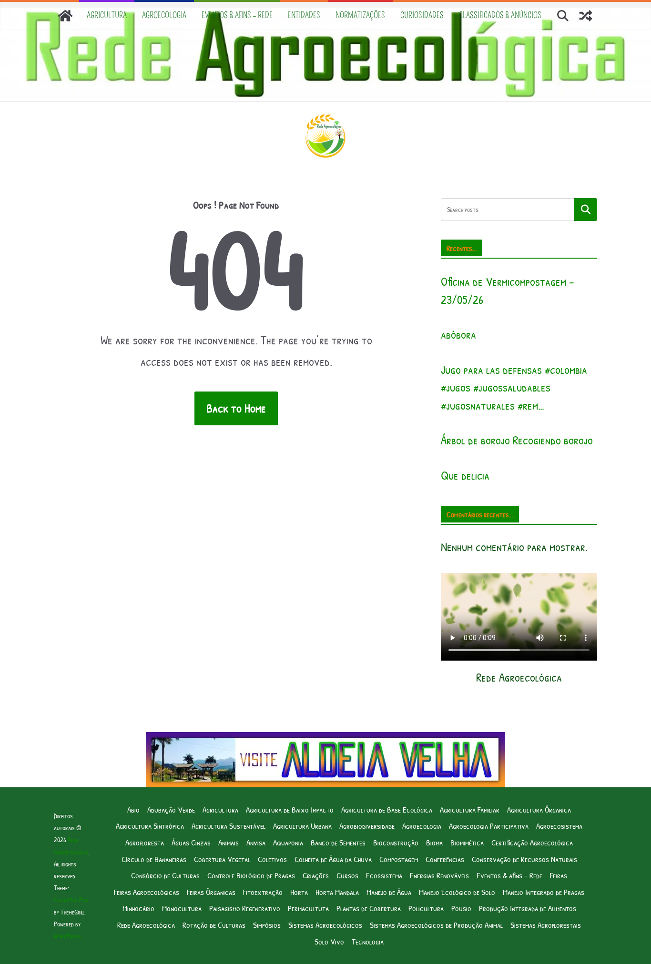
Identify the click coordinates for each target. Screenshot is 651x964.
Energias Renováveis (439, 875)
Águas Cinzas (191, 842)
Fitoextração (263, 891)
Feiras (558, 875)
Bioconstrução (395, 842)
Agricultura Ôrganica (539, 809)
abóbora (458, 334)
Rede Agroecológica (146, 924)
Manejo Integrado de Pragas (543, 891)
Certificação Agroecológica (532, 842)
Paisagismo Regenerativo (244, 908)
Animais (228, 842)
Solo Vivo (329, 941)
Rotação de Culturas (214, 924)
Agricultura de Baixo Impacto (290, 809)
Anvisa (255, 842)
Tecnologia (368, 941)
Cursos (347, 875)
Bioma (434, 842)
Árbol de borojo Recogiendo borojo (517, 440)
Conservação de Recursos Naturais (524, 859)
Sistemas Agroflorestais (545, 924)
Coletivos (272, 859)
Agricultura (107, 15)
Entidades (304, 15)
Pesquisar (585, 209)
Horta (299, 891)
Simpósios (267, 924)
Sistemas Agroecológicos (325, 924)
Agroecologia (164, 15)
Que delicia (465, 475)
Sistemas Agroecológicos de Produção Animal (436, 924)
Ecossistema (384, 875)
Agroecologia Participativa (489, 825)
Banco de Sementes (338, 842)
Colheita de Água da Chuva (333, 859)
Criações (316, 875)
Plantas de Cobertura (368, 908)
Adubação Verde (171, 809)
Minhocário (138, 908)
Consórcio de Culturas (165, 875)
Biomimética (467, 842)
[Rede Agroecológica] (65, 15)
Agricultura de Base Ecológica (386, 809)
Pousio (461, 908)
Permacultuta (308, 908)
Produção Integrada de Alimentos (527, 908)
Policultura (426, 908)
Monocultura (182, 908)
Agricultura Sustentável (228, 825)
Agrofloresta (144, 842)
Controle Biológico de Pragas (251, 875)
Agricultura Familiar (469, 809)
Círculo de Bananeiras (154, 859)
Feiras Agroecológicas (146, 891)
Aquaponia (288, 842)
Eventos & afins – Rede (237, 15)
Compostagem (398, 859)
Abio (133, 809)
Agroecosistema (559, 825)
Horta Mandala (337, 891)
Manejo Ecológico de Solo (457, 891)
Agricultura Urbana (302, 825)
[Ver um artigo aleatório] (585, 15)
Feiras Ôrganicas (211, 891)
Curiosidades (422, 15)
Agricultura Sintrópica (150, 825)
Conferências (445, 859)
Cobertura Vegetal (222, 859)
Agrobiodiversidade (367, 825)
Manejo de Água (388, 891)
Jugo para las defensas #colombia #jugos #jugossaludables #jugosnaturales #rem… (514, 387)
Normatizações (360, 15)
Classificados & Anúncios (500, 15)
